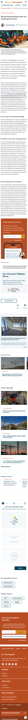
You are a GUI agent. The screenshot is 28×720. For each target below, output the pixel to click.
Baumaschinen (8, 582)
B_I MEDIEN (17, 704)
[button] (14, 326)
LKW (5, 598)
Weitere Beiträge (5, 466)
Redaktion (4, 673)
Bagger (17, 602)
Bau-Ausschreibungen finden (9, 697)
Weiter (20, 568)
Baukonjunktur (8, 586)
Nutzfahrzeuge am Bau (7, 5)
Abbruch (25, 5)
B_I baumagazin (8, 654)
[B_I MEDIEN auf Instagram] (13, 664)
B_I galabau (5, 685)
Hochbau (18, 5)
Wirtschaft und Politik (6, 8)
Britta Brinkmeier (10, 25)
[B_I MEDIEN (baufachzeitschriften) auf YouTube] (6, 664)
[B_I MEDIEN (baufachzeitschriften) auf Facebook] (16, 664)
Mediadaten (5, 676)
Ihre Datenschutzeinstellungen (10, 719)
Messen (6, 606)
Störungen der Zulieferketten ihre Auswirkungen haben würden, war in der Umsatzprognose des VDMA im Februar (13, 95)
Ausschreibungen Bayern (8, 699)
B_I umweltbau (5, 687)
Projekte (6, 602)
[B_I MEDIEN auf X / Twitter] (9, 664)
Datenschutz (18, 240)
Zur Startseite (9, 301)
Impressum (5, 708)
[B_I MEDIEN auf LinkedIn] (3, 664)
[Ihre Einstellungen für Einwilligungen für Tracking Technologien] (25, 717)
